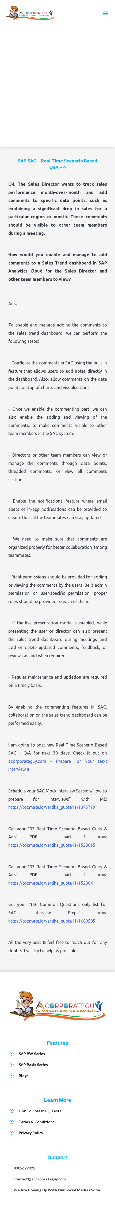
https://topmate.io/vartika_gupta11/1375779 (51, 807)
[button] (105, 13)
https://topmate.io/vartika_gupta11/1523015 (51, 845)
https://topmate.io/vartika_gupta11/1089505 (51, 921)
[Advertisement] (57, 86)
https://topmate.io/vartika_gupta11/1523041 (51, 883)
